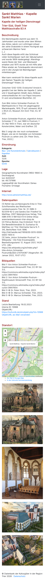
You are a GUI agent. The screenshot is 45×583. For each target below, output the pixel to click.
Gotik (4, 163)
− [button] (5, 334)
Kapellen (6, 153)
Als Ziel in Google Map (15, 378)
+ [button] (5, 331)
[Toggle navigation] (39, 4)
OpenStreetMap (30, 376)
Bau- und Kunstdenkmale (13, 151)
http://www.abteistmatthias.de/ (16, 195)
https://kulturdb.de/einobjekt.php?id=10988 (22, 312)
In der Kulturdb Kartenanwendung (19, 380)
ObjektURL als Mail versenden (16, 314)
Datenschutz (19, 576)
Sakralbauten (33, 151)
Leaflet (21, 376)
